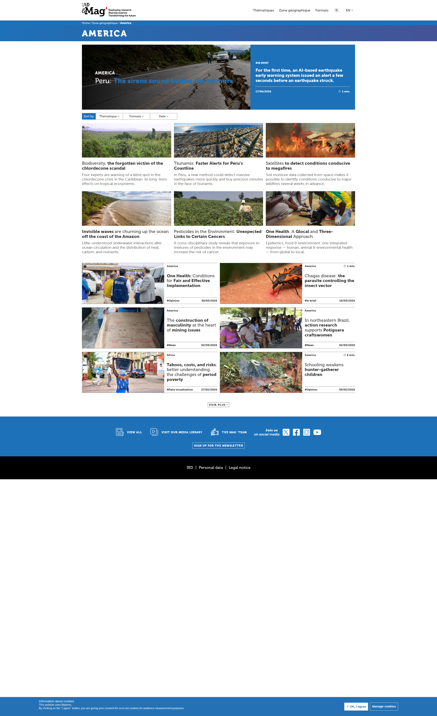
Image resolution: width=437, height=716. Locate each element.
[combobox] (349, 10)
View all (134, 432)
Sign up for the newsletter (218, 445)
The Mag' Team (234, 432)
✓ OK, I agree (356, 706)
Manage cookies (384, 706)
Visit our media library (181, 432)
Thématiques (263, 10)
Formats (321, 10)
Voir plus (217, 404)
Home (86, 23)
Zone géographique (294, 10)
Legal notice (239, 467)
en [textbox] (348, 10)
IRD (190, 467)
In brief (263, 62)
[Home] (109, 10)
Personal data (211, 467)
